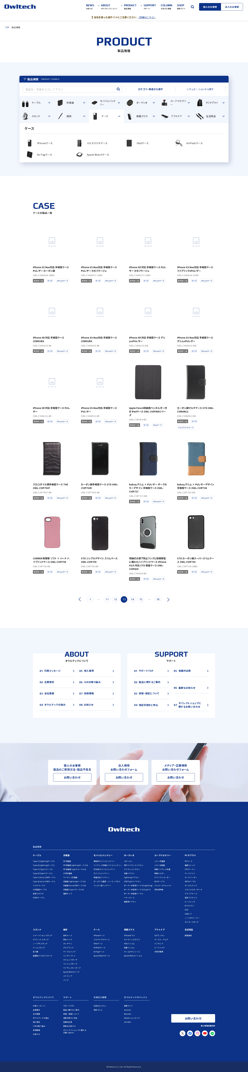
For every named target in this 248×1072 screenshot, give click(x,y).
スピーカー (128, 861)
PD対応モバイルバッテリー (105, 869)
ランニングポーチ (70, 963)
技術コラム (98, 1010)
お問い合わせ (72, 777)
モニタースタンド (192, 922)
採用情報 (36, 1030)
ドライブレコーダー (162, 877)
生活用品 (189, 929)
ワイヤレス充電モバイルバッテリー (108, 865)
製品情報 (37, 847)
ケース (97, 929)
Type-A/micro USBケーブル (44, 881)
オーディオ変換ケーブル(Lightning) (138, 885)
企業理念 (36, 1010)
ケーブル (37, 855)
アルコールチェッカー (163, 885)
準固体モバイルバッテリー (104, 861)
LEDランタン (159, 935)
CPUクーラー (190, 869)
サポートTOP (68, 1005)
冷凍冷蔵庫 (158, 951)
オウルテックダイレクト (135, 997)
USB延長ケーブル (40, 889)
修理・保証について (71, 1014)
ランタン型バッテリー (102, 885)
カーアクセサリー (162, 855)
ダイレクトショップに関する (74, 1031)
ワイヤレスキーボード (72, 968)
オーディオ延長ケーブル (133, 893)
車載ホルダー (159, 873)
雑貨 (65, 929)
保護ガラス (129, 929)
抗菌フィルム (129, 947)
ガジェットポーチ (70, 959)
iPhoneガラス (129, 935)
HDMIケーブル (38, 897)
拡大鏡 (35, 951)
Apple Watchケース (102, 955)
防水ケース (67, 935)
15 (140, 599)
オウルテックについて (43, 997)
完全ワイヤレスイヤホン (134, 865)
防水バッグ (67, 939)
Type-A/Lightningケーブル (43, 865)
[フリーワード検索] (192, 7)
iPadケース (98, 943)
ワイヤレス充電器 (70, 877)
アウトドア (159, 929)
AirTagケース (99, 951)
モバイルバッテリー (103, 855)
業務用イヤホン (130, 901)
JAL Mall (127, 1022)
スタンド (37, 929)
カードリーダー (191, 877)
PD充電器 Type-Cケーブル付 (74, 869)
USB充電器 (67, 873)
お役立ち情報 (100, 997)
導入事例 (36, 1022)
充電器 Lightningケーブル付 (74, 881)
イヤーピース (129, 897)
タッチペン (67, 943)
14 (132, 599)
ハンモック (158, 943)
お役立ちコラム (100, 1005)
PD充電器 (67, 861)
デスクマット (68, 947)
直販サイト (128, 1005)
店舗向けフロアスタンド (42, 955)
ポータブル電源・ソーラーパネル (107, 881)
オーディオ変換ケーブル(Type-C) (137, 889)
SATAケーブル (190, 881)
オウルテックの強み (41, 1018)
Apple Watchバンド (71, 972)
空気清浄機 (158, 889)
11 (107, 599)
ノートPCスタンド (40, 943)
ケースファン (190, 873)
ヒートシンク (190, 901)
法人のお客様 (232, 6)
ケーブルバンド (69, 951)
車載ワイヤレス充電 (162, 869)
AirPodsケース (99, 947)
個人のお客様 (210, 6)
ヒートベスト (159, 947)
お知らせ (36, 1034)
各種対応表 (67, 1022)
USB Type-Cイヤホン (132, 881)
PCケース (188, 861)
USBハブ (188, 914)
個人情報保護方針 (208, 1025)
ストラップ (67, 976)
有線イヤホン (129, 873)
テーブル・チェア (161, 939)
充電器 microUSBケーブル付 (74, 885)
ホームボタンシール (132, 951)
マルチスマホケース (102, 939)
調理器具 (188, 935)
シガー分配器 (159, 865)
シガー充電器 (159, 861)
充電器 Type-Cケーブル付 (73, 889)
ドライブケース (191, 893)
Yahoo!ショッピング (132, 1018)
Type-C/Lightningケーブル (44, 861)
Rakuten (127, 1014)
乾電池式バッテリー (102, 877)
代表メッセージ (39, 1005)
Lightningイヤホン (131, 877)
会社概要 (36, 1014)
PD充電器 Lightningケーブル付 (75, 865)
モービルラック (191, 885)
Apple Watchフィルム (133, 955)
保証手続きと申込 (70, 1018)
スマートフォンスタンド (42, 935)
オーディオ (129, 855)
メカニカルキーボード (193, 889)
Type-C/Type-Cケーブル (43, 869)
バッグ (66, 980)
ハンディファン (69, 955)
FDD (186, 909)
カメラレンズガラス (132, 939)
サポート (67, 997)
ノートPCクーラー (192, 918)
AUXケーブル (159, 881)
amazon (127, 1010)
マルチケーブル (39, 885)
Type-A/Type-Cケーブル (43, 873)
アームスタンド (39, 947)
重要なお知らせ (69, 1026)
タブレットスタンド (41, 939)
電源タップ (67, 893)
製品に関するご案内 (71, 1010)
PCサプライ (190, 855)
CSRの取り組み (39, 1026)
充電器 (66, 855)
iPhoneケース (99, 935)
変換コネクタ (38, 893)
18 (157, 599)
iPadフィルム (129, 943)
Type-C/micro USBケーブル (44, 877)
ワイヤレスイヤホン (132, 869)
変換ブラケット (191, 897)
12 (115, 599)
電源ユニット (190, 865)
